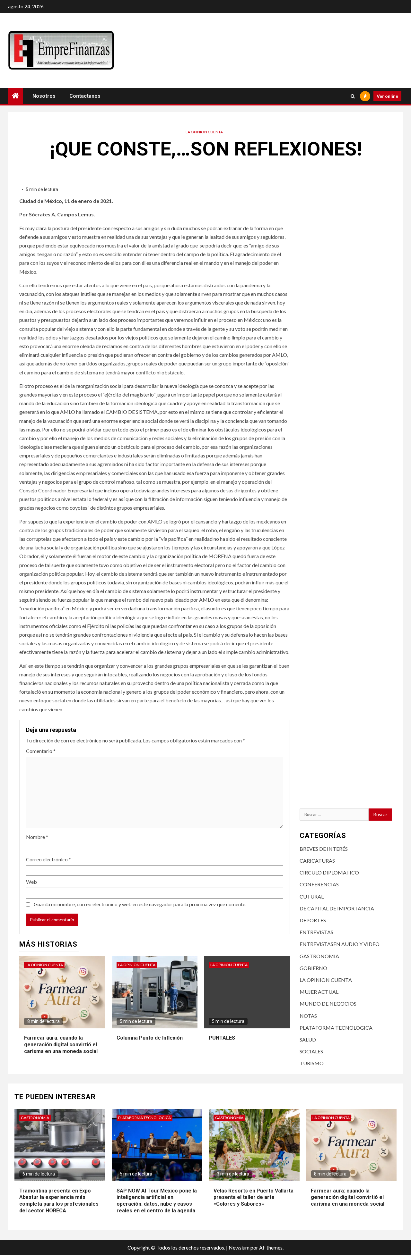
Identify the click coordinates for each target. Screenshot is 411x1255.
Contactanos (85, 96)
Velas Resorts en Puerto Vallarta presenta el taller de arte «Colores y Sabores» (253, 1197)
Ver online (387, 96)
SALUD (308, 1039)
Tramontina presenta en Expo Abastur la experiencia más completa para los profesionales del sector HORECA (59, 1201)
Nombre (37, 837)
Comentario (41, 751)
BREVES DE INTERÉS (324, 849)
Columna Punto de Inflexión (150, 1038)
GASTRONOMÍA (319, 956)
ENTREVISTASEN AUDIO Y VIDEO (340, 944)
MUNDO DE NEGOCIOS (328, 1003)
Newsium (239, 1247)
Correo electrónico (48, 859)
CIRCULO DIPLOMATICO (329, 872)
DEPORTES (313, 920)
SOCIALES (311, 1051)
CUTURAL (312, 896)
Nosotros (44, 96)
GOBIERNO (313, 968)
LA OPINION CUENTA (204, 132)
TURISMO (312, 1063)
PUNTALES (222, 1038)
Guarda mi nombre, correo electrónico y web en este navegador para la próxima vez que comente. (140, 904)
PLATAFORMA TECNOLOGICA (336, 1028)
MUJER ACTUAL (319, 992)
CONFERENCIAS (319, 884)
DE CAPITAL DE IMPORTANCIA (337, 908)
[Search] (353, 96)
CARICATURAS (317, 861)
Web (31, 882)
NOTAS (308, 1016)
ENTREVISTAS (316, 932)
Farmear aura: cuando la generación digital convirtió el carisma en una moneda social (61, 1044)
